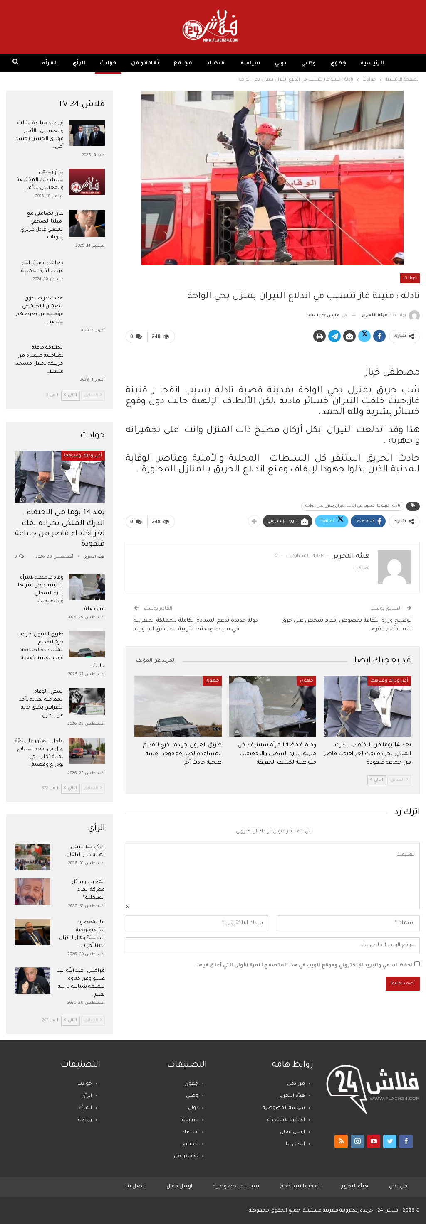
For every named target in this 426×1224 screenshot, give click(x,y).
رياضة (85, 1120)
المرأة (50, 63)
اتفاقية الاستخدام (286, 1120)
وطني (308, 63)
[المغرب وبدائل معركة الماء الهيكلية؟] (32, 891)
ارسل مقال (292, 1132)
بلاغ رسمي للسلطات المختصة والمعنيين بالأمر (40, 180)
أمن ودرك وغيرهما (389, 680)
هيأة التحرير (292, 1096)
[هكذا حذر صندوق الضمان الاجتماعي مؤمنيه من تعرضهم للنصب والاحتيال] (87, 308)
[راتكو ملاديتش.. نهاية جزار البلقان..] (32, 857)
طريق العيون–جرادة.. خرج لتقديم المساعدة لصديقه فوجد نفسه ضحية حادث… (61, 650)
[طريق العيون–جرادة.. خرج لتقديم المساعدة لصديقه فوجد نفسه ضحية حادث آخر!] (178, 706)
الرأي (78, 63)
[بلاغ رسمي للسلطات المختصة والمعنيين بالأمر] (87, 182)
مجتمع (182, 63)
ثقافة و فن (145, 63)
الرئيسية (372, 63)
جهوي (338, 63)
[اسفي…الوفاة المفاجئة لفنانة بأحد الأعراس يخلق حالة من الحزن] (87, 701)
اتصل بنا (295, 1144)
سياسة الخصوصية (284, 1108)
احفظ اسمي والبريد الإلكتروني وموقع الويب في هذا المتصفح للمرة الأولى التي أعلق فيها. (304, 966)
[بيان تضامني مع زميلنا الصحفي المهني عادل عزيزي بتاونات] (87, 223)
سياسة (250, 63)
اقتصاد (216, 63)
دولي (281, 63)
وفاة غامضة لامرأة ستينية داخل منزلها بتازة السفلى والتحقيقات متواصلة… (61, 593)
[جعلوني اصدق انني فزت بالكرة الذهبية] (87, 273)
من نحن (296, 1084)
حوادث (108, 63)
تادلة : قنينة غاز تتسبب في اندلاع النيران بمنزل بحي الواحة (352, 506)
